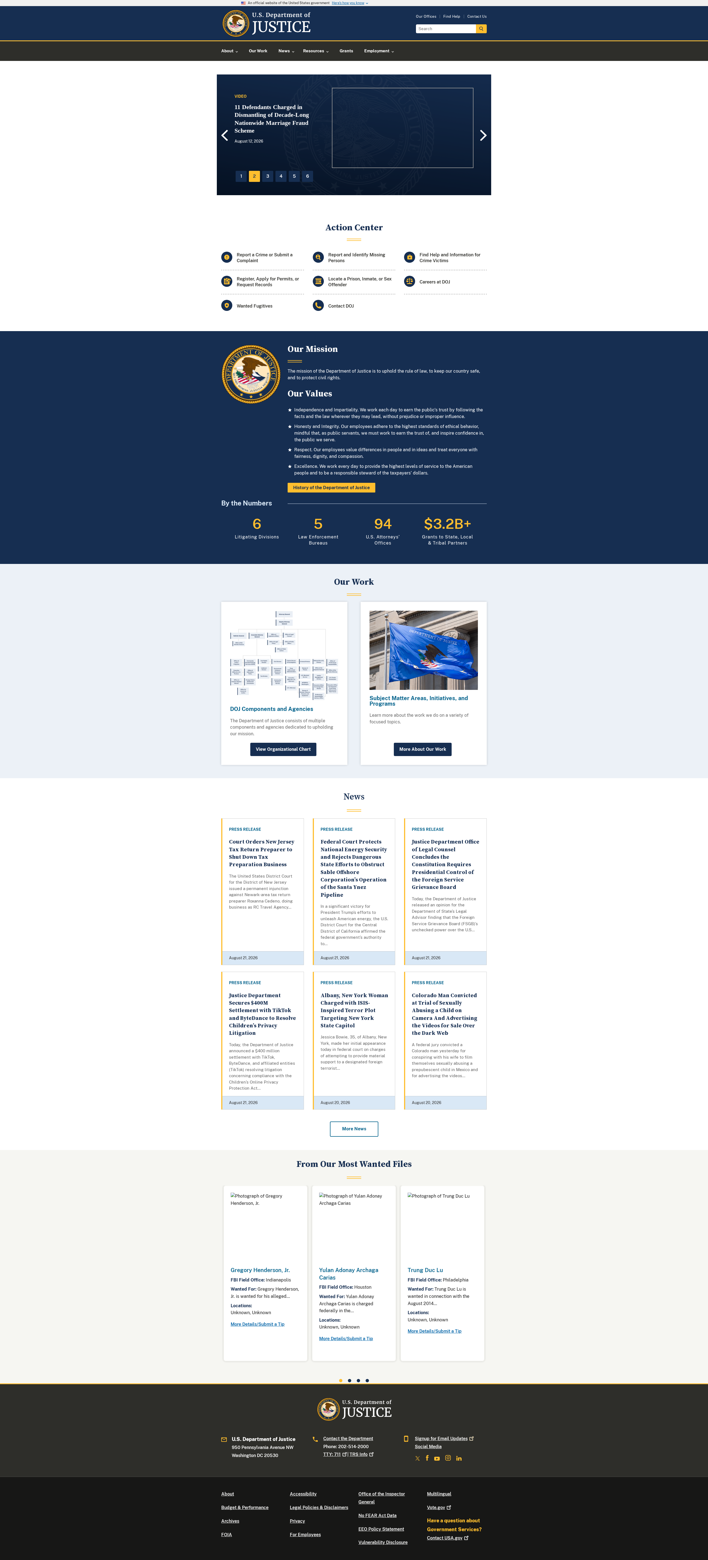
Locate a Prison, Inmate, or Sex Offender (360, 281)
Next (484, 135)
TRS (359, 1454)
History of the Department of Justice (331, 487)
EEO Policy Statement (381, 1529)
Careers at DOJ (435, 282)
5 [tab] (294, 176)
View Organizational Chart (283, 749)
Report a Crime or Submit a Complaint (265, 257)
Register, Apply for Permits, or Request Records (268, 281)
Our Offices (426, 16)
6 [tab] (307, 176)
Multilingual (439, 1494)
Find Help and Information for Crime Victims (450, 257)
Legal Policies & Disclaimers (319, 1507)
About (227, 1494)
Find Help (451, 16)
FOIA (226, 1534)
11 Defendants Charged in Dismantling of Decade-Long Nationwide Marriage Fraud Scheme (272, 119)
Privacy (297, 1521)
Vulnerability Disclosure (383, 1542)
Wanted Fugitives (254, 306)
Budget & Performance (245, 1507)
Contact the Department (348, 1438)
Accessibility (303, 1494)
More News (354, 1128)
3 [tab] (267, 176)
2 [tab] (254, 176)
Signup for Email (441, 1438)
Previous (223, 135)
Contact (444, 1538)
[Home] (266, 34)
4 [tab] (281, 176)
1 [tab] (241, 176)
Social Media (428, 1446)
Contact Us (477, 16)
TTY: (332, 1454)
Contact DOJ (341, 306)
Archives (230, 1521)
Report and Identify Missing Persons (356, 257)
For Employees (305, 1534)
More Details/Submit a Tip (258, 1324)
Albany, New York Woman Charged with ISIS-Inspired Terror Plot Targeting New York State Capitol (354, 1010)
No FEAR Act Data (377, 1515)
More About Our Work (422, 749)
